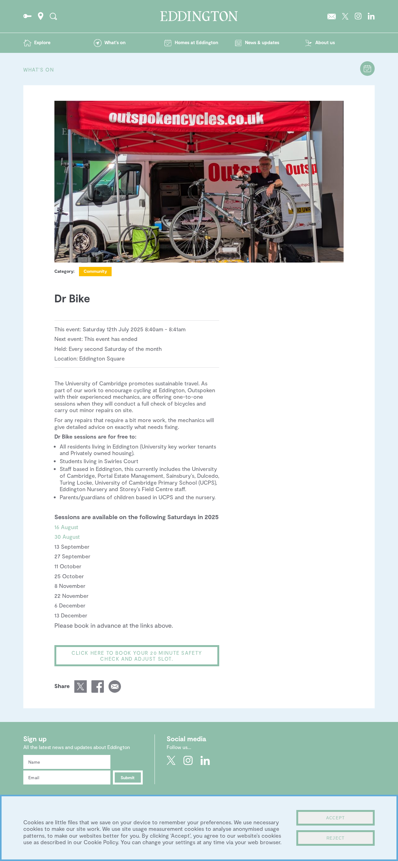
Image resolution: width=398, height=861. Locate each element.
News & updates (262, 42)
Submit (128, 777)
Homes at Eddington (196, 42)
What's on (115, 42)
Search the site (53, 16)
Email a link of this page (115, 686)
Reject (335, 838)
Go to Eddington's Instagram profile (358, 16)
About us (325, 42)
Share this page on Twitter (80, 686)
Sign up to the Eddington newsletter (331, 16)
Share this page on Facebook (97, 686)
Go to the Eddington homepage (199, 16)
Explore (42, 42)
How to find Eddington (41, 16)
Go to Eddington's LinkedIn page (371, 16)
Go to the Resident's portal (27, 16)
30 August (67, 536)
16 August (66, 527)
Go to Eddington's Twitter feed (345, 16)
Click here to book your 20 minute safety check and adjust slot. (137, 656)
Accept (335, 818)
